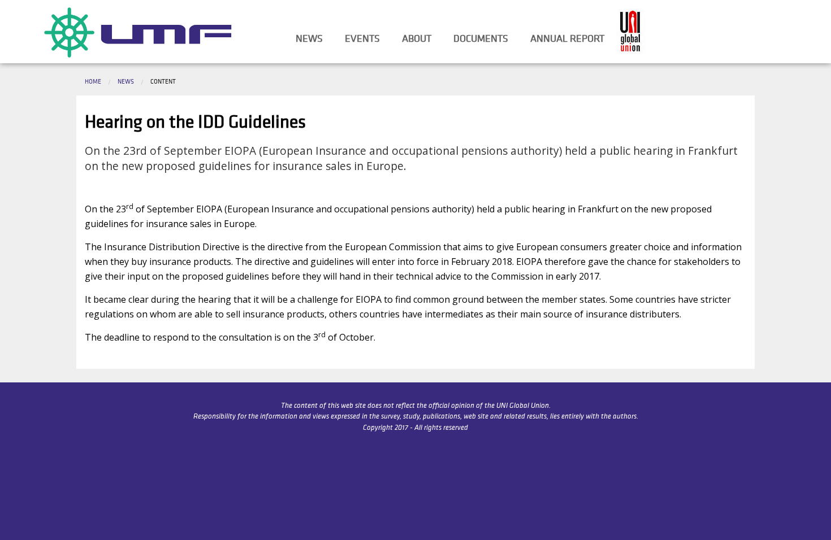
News (126, 81)
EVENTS (362, 38)
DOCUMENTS (480, 38)
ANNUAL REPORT (567, 38)
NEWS (309, 38)
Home (93, 81)
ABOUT (416, 38)
